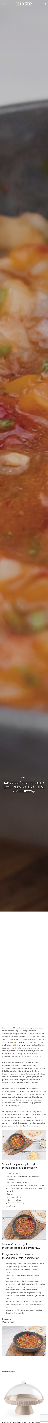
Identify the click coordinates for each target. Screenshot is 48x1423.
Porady (24, 777)
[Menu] (3, 3)
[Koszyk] (44, 3)
